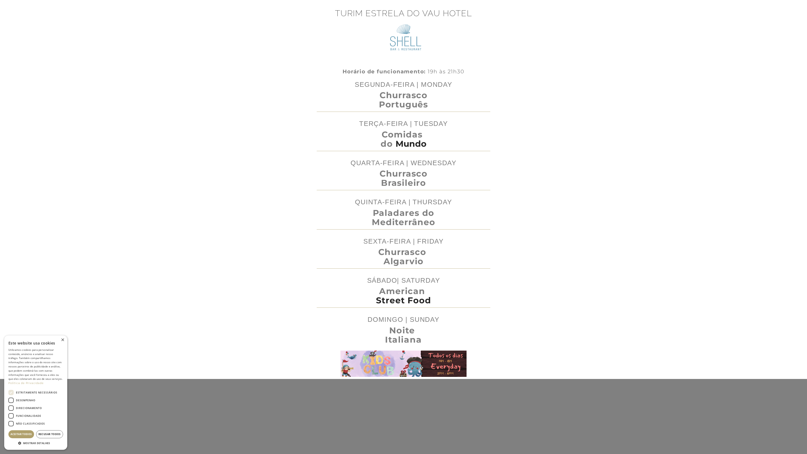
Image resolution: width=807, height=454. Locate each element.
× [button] (62, 340)
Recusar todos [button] (49, 434)
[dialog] (35, 392)
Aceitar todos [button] (21, 434)
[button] (35, 443)
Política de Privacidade (26, 383)
